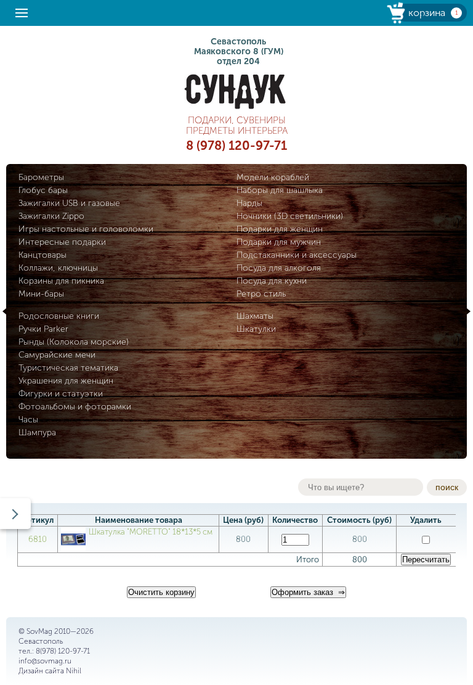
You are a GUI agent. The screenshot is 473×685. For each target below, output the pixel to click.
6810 (37, 539)
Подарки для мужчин (278, 242)
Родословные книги (58, 316)
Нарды (249, 203)
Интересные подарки (62, 242)
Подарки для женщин (279, 229)
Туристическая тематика (68, 368)
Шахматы (254, 316)
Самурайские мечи (56, 355)
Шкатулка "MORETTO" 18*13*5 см (150, 531)
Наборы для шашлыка (279, 190)
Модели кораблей (272, 177)
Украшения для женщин (65, 380)
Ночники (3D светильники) (289, 216)
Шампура (37, 432)
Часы (28, 419)
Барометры (41, 177)
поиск (446, 487)
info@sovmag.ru (44, 661)
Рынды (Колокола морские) (73, 342)
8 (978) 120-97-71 (236, 145)
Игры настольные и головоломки (85, 229)
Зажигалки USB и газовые (69, 203)
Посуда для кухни (271, 281)
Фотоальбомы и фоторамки (74, 406)
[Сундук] (236, 91)
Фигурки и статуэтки (60, 393)
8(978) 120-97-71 (63, 651)
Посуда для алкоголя (278, 268)
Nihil (73, 671)
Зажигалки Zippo (51, 216)
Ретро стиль (261, 294)
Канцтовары (42, 255)
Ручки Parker (43, 329)
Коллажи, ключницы (58, 268)
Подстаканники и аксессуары (296, 255)
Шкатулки (256, 329)
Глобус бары (43, 190)
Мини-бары (41, 294)
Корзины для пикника (61, 281)
